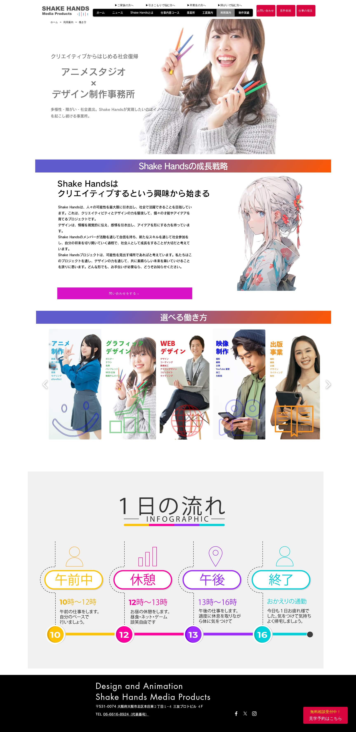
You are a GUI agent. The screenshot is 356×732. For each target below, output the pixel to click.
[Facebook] (236, 713)
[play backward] (45, 384)
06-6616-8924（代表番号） (126, 714)
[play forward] (328, 384)
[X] (245, 713)
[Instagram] (254, 713)
